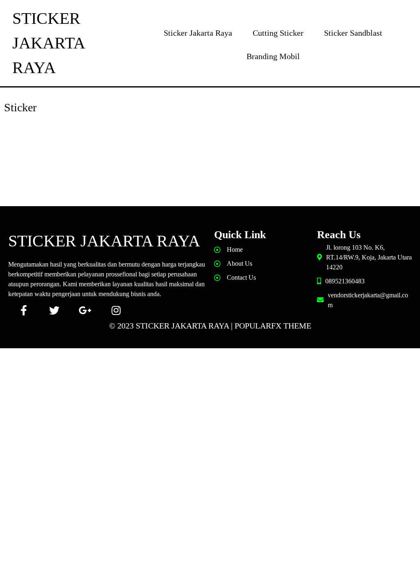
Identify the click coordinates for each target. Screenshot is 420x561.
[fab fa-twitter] (54, 310)
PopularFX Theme (273, 325)
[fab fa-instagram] (116, 310)
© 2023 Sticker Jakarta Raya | (172, 325)
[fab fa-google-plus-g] (85, 310)
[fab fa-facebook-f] (23, 310)
